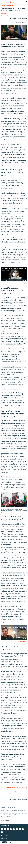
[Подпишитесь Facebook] (5, 829)
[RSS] (20, 829)
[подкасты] (11, 842)
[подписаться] (2, 832)
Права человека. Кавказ (7, 5)
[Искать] (24, 842)
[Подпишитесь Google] (2, 829)
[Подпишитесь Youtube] (11, 829)
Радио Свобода (6, 270)
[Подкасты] (23, 829)
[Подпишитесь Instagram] (17, 829)
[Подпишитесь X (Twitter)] (8, 829)
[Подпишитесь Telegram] (14, 829)
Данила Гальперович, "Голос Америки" (17, 787)
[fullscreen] (26, 280)
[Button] (13, 19)
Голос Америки (4, 13)
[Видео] (17, 842)
